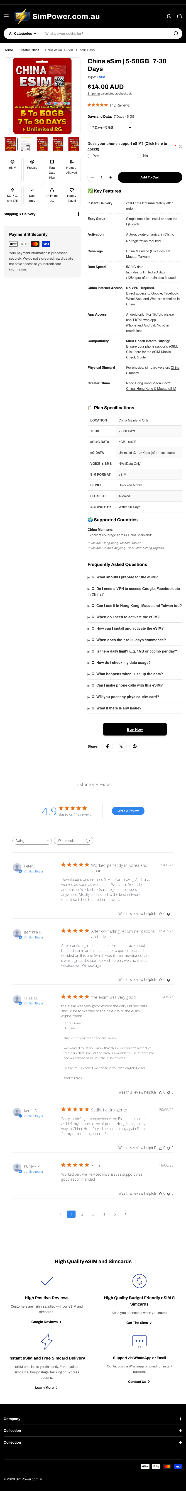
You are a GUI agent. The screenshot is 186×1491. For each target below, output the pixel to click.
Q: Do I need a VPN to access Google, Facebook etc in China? (134, 591)
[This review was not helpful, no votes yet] (168, 913)
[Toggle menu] (6, 16)
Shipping (94, 93)
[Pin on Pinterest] (134, 746)
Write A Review (128, 811)
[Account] (168, 16)
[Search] (176, 33)
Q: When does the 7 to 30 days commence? (127, 639)
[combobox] (93, 33)
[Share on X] (121, 746)
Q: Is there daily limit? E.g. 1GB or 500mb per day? (132, 651)
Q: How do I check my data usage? (119, 662)
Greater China (29, 50)
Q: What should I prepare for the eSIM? (123, 577)
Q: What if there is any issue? (115, 708)
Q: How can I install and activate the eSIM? (126, 628)
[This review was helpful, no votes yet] (160, 913)
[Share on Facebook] (107, 746)
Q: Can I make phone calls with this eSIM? (125, 685)
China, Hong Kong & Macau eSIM (151, 388)
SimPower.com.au (29, 1479)
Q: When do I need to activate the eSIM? (124, 616)
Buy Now (135, 729)
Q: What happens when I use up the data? (125, 673)
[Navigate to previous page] (60, 1214)
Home (8, 50)
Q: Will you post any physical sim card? (123, 696)
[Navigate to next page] (125, 1214)
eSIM (101, 77)
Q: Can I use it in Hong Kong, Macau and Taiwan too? (135, 605)
